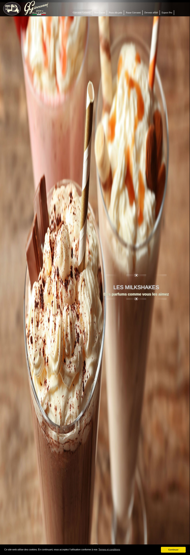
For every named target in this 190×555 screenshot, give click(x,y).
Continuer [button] (173, 549)
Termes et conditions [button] (109, 549)
